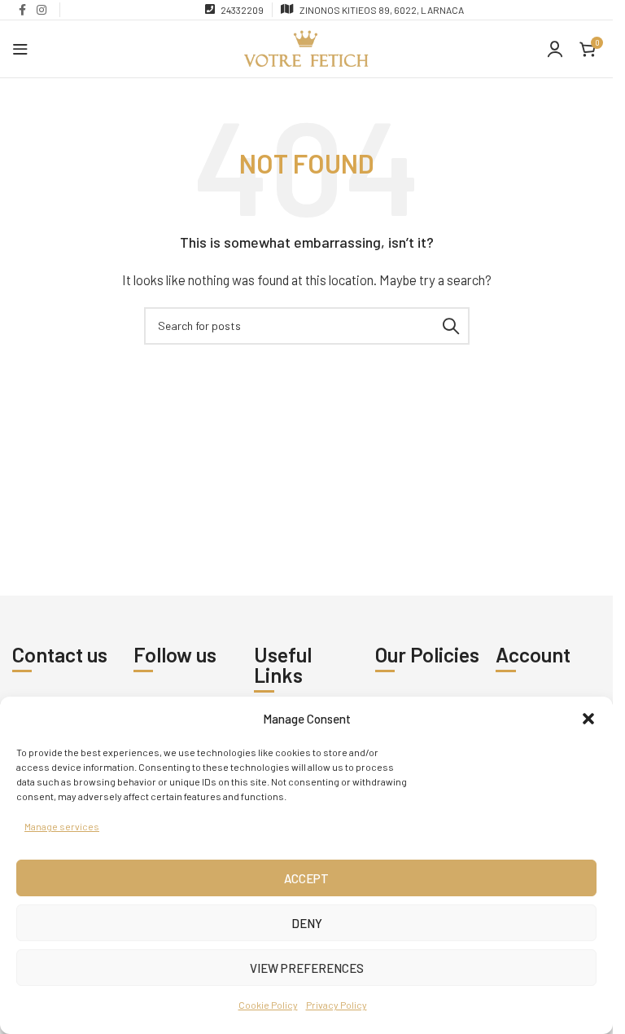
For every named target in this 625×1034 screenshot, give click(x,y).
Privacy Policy (336, 1004)
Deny (306, 923)
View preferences (307, 968)
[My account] (555, 49)
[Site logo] (306, 47)
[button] (588, 719)
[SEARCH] (451, 326)
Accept (306, 878)
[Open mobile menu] (20, 49)
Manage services (61, 826)
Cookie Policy (268, 1004)
